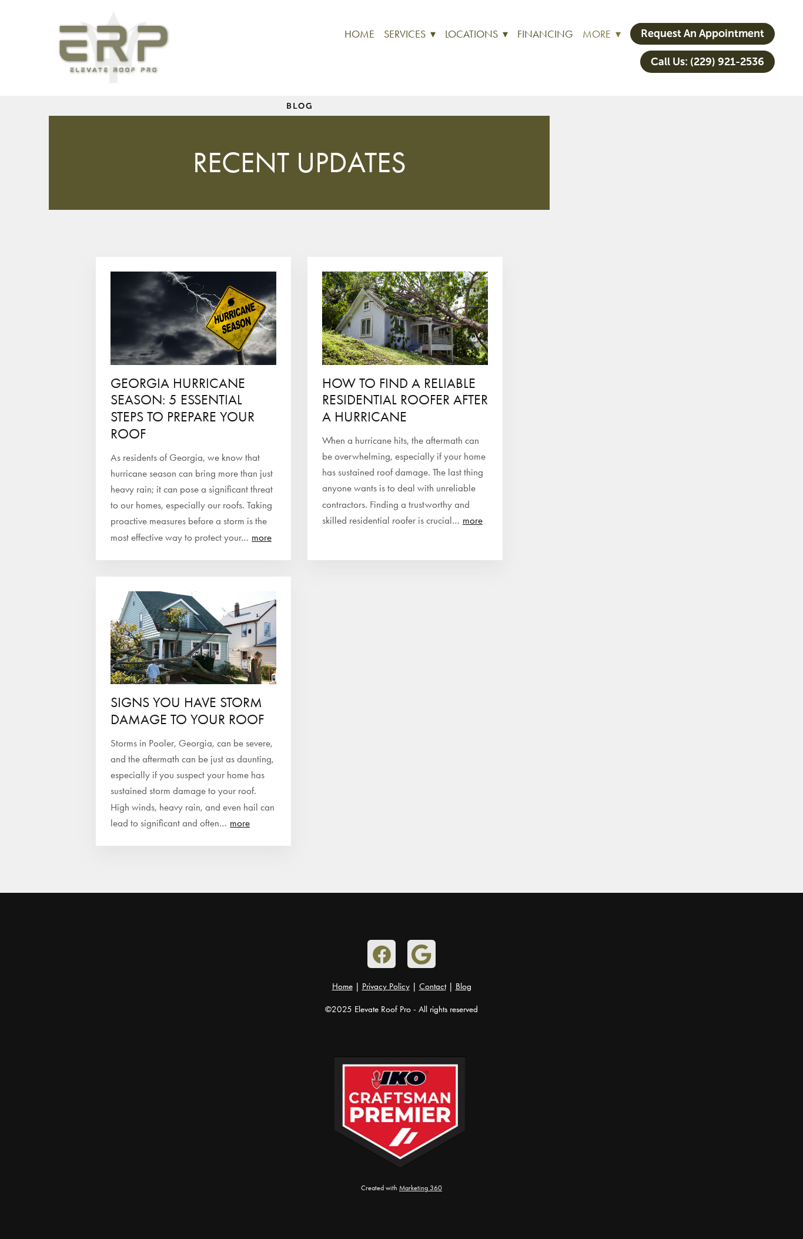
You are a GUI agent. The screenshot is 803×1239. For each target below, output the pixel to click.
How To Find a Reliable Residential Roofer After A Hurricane (405, 400)
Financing (545, 34)
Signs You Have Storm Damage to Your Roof (187, 711)
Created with (401, 1188)
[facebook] (381, 954)
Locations (476, 34)
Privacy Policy (386, 986)
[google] (421, 954)
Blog (463, 986)
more (262, 537)
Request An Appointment (702, 33)
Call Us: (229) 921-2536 (707, 62)
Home (359, 34)
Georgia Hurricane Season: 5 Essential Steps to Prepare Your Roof (183, 408)
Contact (432, 986)
